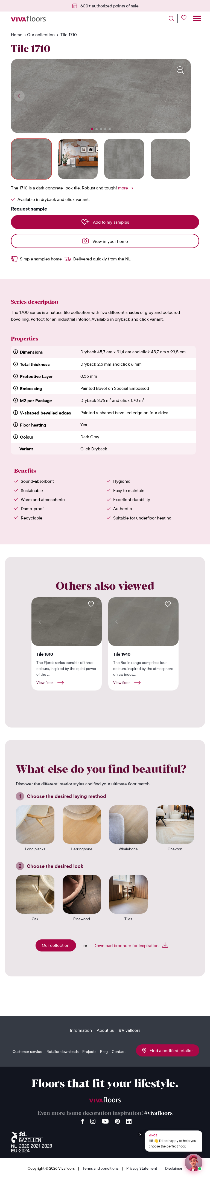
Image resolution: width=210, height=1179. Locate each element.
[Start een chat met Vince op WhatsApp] (193, 1162)
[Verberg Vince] (140, 1129)
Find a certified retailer (169, 1050)
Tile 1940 (121, 654)
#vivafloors (158, 1113)
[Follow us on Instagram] (93, 1120)
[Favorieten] (185, 18)
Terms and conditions (101, 1168)
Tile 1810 (44, 654)
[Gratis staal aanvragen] (91, 604)
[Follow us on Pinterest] (117, 1120)
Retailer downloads (62, 1051)
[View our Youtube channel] (105, 1120)
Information (81, 1030)
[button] (92, 129)
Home (16, 34)
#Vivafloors (129, 1030)
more (123, 188)
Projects (89, 1051)
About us (105, 1030)
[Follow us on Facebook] (82, 1120)
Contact (119, 1051)
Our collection (41, 34)
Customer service (27, 1051)
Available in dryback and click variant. (53, 199)
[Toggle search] (173, 18)
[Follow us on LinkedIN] (129, 1120)
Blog (104, 1051)
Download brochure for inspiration (127, 945)
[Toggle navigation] (196, 18)
